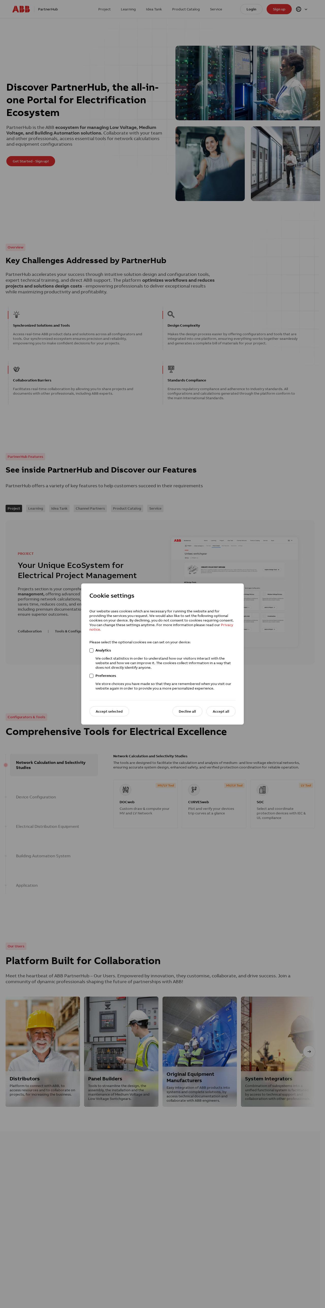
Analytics (103, 650)
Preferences (105, 675)
